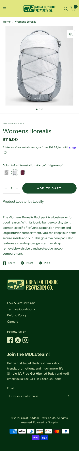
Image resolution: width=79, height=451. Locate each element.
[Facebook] (11, 340)
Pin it (47, 263)
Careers (12, 321)
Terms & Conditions (21, 309)
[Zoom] (71, 34)
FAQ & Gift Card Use (21, 303)
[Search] (65, 8)
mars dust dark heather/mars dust (23, 172)
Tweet (29, 263)
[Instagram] (26, 340)
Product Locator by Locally (23, 201)
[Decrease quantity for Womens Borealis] (6, 188)
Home (7, 21)
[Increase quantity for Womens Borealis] (17, 188)
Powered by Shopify (45, 422)
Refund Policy (17, 315)
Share (11, 263)
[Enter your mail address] (68, 396)
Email (10, 388)
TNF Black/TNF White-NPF (6, 172)
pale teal (31, 172)
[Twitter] (18, 340)
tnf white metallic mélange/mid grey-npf (14, 172)
